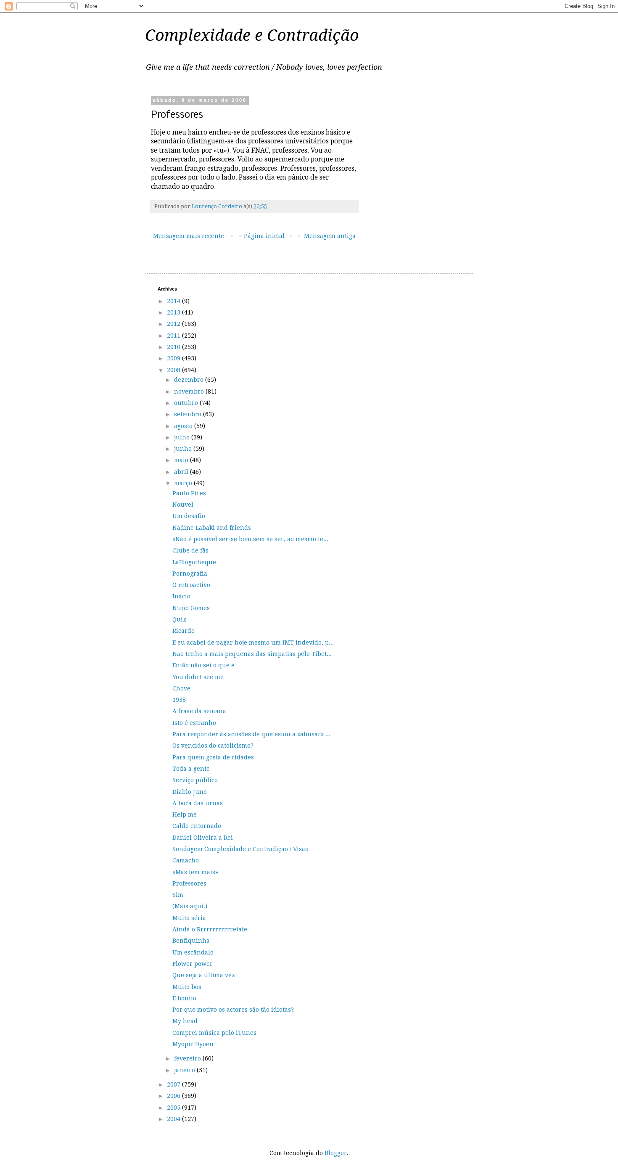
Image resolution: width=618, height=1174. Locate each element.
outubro (187, 402)
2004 (174, 1119)
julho (182, 437)
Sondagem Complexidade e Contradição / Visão (240, 849)
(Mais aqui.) (189, 906)
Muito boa (187, 987)
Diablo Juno (189, 791)
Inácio (181, 596)
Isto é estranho (194, 722)
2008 (174, 370)
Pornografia (189, 573)
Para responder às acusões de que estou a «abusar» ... (251, 734)
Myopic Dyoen (193, 1044)
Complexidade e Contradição (252, 35)
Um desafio (188, 516)
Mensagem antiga (330, 236)
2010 (174, 347)
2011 (174, 335)
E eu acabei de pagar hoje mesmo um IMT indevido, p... (253, 642)
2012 (174, 323)
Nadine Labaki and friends (211, 527)
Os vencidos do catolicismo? (213, 745)
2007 (174, 1084)
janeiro (185, 1070)
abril (182, 471)
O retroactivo (191, 585)
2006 (174, 1095)
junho (183, 448)
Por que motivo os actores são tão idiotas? (233, 1009)
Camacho (185, 860)
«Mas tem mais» (195, 872)
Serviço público (195, 780)
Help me (184, 814)
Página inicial (264, 236)
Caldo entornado (196, 825)
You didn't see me (198, 677)
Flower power (192, 963)
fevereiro (188, 1058)
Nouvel (182, 504)
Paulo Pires (189, 493)
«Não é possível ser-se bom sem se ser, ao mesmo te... (250, 539)
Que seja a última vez (203, 975)
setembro (188, 414)
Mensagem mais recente (188, 236)
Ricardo (183, 630)
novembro (190, 391)
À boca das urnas (197, 803)
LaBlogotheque (194, 562)
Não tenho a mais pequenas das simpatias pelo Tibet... (252, 653)
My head (185, 1021)
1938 (179, 699)
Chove (181, 688)
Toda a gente (191, 768)
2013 (174, 312)
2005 (174, 1107)
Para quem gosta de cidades (213, 757)
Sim (177, 894)
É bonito (184, 998)
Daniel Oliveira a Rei (202, 837)
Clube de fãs (190, 550)
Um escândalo (193, 952)
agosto (184, 426)
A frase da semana (199, 711)
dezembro (189, 379)
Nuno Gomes (191, 608)
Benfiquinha (191, 940)
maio (182, 460)
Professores (189, 883)
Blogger (336, 1153)
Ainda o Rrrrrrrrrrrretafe (209, 929)
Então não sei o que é (203, 665)
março (184, 483)
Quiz (179, 619)
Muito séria (189, 918)
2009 (174, 358)
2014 (174, 301)
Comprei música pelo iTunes (214, 1032)
